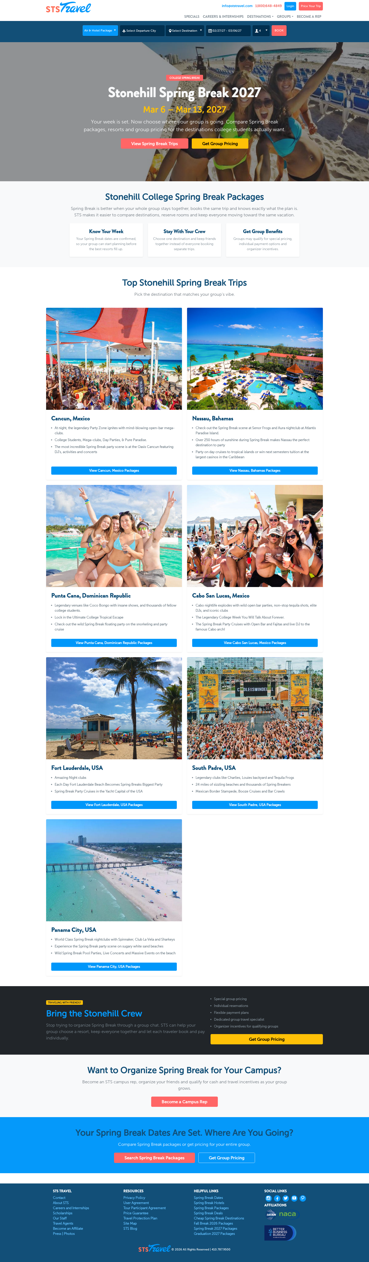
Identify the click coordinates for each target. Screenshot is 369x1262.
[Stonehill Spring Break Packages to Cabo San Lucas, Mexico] (255, 536)
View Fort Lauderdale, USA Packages (114, 805)
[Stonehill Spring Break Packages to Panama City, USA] (114, 870)
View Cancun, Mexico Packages (114, 470)
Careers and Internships (71, 1208)
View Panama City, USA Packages (114, 967)
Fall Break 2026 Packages (213, 1223)
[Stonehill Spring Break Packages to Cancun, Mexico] (114, 359)
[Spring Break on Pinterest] (304, 1198)
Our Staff (60, 1218)
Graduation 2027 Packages (214, 1234)
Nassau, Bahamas (212, 418)
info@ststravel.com (237, 6)
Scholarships (62, 1213)
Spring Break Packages (211, 1208)
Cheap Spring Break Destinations (219, 1218)
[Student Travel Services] (80, 7)
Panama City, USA (73, 930)
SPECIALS (191, 16)
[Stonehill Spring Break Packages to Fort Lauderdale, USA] (114, 708)
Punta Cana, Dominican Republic (91, 595)
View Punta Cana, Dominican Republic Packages (114, 643)
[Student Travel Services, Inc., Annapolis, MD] (293, 1232)
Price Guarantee (135, 1213)
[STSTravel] (155, 1247)
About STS (61, 1203)
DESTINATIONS (259, 16)
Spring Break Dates (208, 1198)
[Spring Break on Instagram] (269, 1198)
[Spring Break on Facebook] (278, 1198)
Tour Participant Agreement (144, 1208)
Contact (59, 1198)
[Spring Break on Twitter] (287, 1198)
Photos (69, 1234)
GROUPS (284, 16)
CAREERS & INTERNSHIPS (223, 16)
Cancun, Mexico (70, 418)
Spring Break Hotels (209, 1203)
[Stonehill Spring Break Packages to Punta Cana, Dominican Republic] (114, 536)
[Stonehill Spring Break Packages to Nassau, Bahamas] (255, 359)
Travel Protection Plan (140, 1218)
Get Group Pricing (220, 143)
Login (290, 6)
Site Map (130, 1223)
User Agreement (136, 1203)
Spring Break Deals (208, 1213)
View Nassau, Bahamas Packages (255, 470)
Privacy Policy (134, 1198)
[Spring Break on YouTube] (295, 1198)
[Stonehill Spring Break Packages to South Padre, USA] (255, 708)
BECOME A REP (309, 16)
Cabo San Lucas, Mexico (220, 595)
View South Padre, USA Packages (255, 805)
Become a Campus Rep (184, 1101)
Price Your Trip (311, 6)
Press (57, 1234)
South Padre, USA (214, 768)
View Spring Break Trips (154, 143)
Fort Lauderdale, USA (77, 768)
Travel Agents (63, 1223)
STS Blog (130, 1228)
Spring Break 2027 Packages (215, 1228)
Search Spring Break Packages (154, 1157)
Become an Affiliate (68, 1228)
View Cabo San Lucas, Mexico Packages (255, 643)
